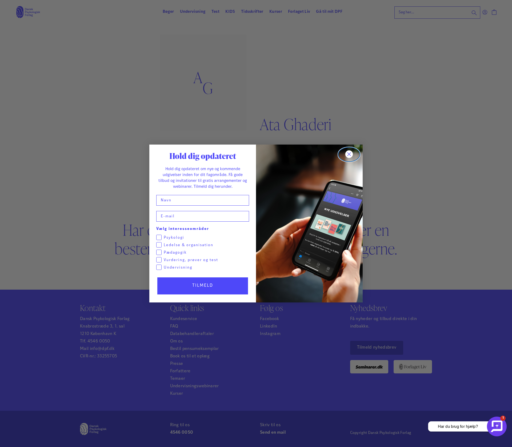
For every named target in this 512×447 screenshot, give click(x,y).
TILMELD (202, 286)
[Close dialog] (349, 154)
